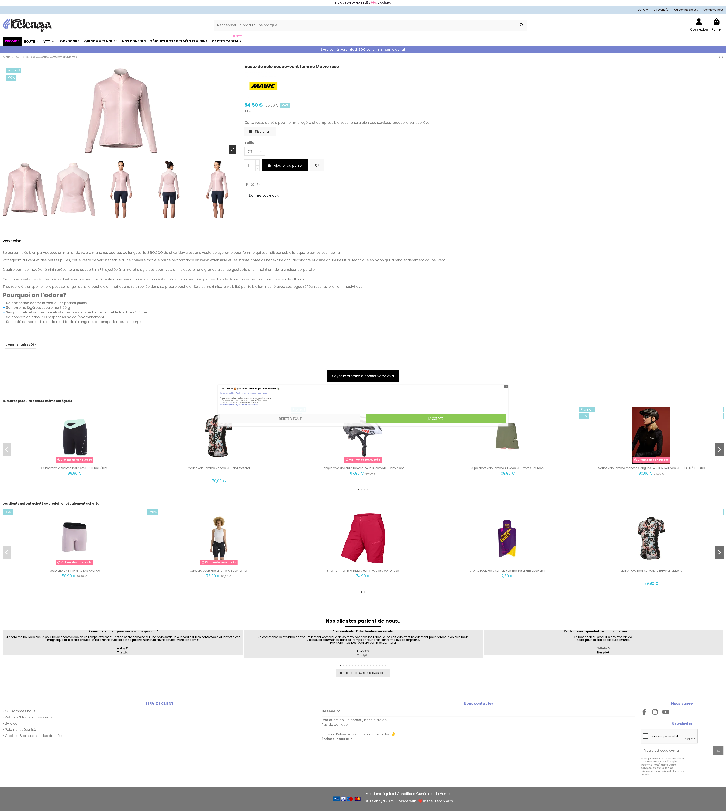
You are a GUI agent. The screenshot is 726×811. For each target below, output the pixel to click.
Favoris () (663, 10)
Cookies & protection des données (34, 735)
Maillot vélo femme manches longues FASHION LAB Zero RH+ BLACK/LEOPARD (651, 468)
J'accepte (436, 418)
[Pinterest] (258, 184)
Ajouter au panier (288, 165)
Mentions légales (380, 793)
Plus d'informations (233, 409)
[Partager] (247, 184)
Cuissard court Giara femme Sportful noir (219, 571)
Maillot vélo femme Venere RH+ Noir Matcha (219, 468)
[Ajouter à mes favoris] (317, 165)
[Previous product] (719, 57)
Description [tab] (12, 240)
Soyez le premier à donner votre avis (363, 376)
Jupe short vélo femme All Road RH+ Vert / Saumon (507, 468)
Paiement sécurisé (20, 729)
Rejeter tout (290, 418)
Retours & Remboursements (29, 717)
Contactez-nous (713, 10)
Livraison (12, 723)
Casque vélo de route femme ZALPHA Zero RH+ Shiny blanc (362, 468)
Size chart (262, 131)
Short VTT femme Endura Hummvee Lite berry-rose (363, 571)
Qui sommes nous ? (686, 10)
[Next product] (722, 57)
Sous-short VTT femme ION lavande (74, 571)
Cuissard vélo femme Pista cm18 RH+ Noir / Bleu (74, 468)
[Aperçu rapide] (78, 462)
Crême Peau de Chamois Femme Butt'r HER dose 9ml (507, 571)
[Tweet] (252, 184)
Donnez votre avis (264, 195)
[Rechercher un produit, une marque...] (522, 25)
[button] (358, 489)
